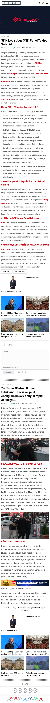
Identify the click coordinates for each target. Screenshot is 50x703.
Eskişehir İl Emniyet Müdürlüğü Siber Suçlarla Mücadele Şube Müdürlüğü (25, 609)
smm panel (6, 271)
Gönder (8, 372)
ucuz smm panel (19, 271)
